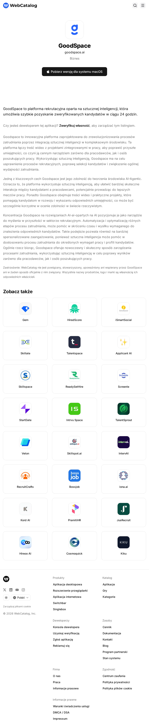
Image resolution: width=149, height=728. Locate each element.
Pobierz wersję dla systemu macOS (76, 72)
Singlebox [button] (59, 609)
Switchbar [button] (59, 603)
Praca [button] (56, 682)
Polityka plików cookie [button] (117, 688)
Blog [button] (105, 645)
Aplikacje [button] (109, 584)
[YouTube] (17, 589)
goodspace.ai (75, 52)
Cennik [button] (107, 627)
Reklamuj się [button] (61, 645)
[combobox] (21, 598)
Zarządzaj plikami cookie (17, 606)
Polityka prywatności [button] (116, 682)
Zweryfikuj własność (74, 125)
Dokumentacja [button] (112, 633)
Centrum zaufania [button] (114, 676)
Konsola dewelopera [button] (66, 627)
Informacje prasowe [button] (66, 688)
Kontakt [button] (108, 639)
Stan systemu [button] (111, 658)
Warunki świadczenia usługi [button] (71, 706)
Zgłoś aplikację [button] (63, 639)
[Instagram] (23, 589)
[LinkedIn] (10, 589)
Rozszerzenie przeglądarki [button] (70, 590)
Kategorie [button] (109, 596)
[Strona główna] (20, 5)
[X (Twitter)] (4, 589)
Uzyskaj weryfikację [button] (66, 633)
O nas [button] (57, 676)
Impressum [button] (60, 718)
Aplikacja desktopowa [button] (67, 584)
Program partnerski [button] (115, 651)
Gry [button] (105, 590)
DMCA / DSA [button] (61, 712)
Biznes (74, 58)
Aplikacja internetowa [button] (67, 596)
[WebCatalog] (6, 579)
